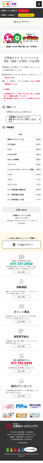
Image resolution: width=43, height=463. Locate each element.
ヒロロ (9, 174)
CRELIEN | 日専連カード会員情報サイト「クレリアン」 (9, 4)
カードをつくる (23, 10)
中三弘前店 (11, 144)
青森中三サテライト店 (15, 139)
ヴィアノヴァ (12, 184)
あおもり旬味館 (13, 159)
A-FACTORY (12, 154)
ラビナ (9, 149)
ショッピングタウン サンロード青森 (20, 169)
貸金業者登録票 (22, 442)
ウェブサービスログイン (26, 15)
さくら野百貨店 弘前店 (15, 195)
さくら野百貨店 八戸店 (15, 199)
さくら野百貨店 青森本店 (16, 190)
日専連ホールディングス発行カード (19, 112)
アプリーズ (11, 164)
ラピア (9, 179)
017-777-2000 (22, 218)
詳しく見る (21, 272)
